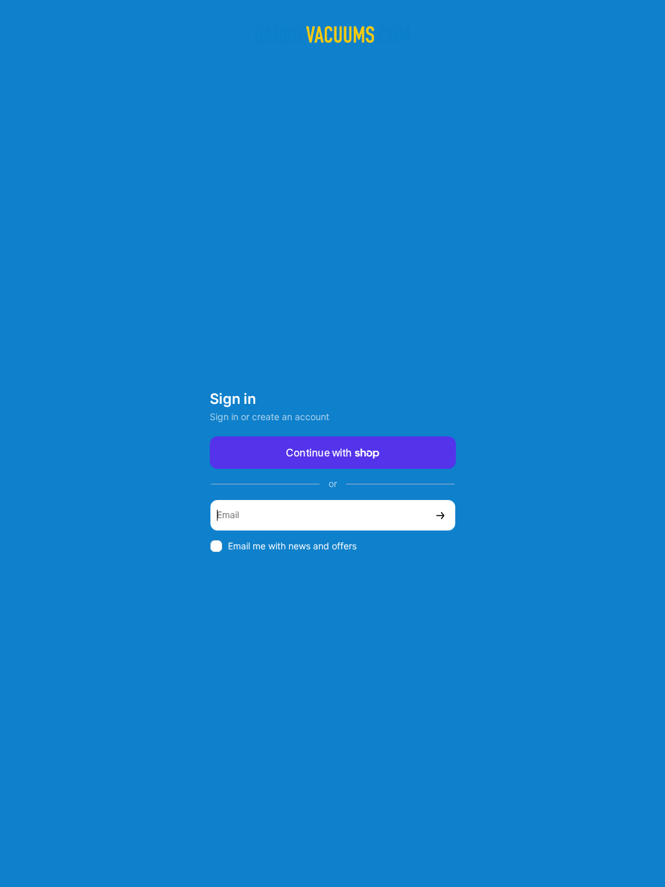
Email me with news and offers (292, 545)
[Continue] (440, 515)
